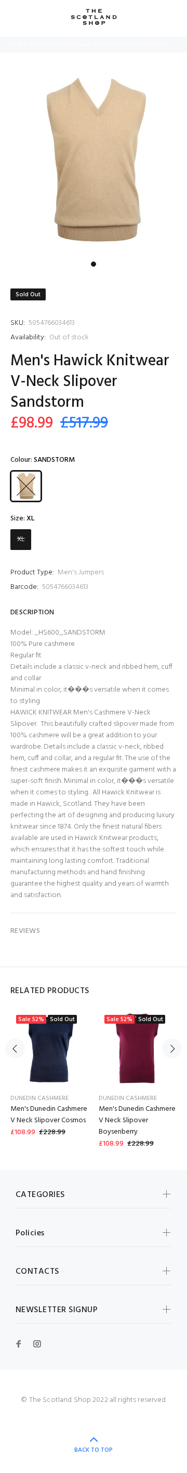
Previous (15, 1048)
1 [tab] (93, 264)
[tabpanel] (93, 163)
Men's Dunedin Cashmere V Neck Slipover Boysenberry (137, 1120)
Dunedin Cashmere (39, 1098)
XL (21, 539)
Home (13, 44)
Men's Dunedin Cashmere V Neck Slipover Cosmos (48, 1114)
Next (172, 1048)
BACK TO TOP (93, 1450)
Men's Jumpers (81, 573)
